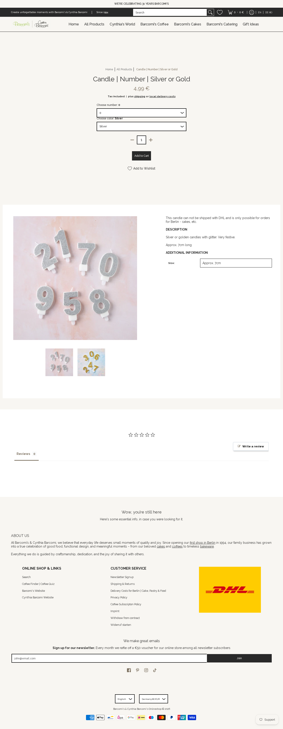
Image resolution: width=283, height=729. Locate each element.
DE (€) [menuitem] (268, 12)
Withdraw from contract (125, 618)
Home (109, 69)
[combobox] (170, 12)
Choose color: (110, 118)
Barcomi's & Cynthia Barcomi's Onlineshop (137, 709)
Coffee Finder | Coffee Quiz (38, 584)
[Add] (150, 140)
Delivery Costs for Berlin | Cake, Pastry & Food (138, 590)
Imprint (115, 611)
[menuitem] (235, 12)
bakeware (207, 546)
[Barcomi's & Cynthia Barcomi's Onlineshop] (31, 24)
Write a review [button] (253, 446)
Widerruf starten (121, 624)
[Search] (210, 12)
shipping (139, 96)
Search (26, 577)
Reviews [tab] (23, 454)
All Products (124, 69)
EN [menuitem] (259, 12)
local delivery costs (162, 96)
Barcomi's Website (33, 590)
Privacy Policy (119, 597)
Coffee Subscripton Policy (126, 604)
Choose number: (108, 105)
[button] (129, 670)
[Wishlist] (219, 12)
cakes (161, 546)
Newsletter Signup (122, 577)
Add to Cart (141, 155)
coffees (177, 546)
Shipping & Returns (123, 584)
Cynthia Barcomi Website (38, 597)
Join (239, 658)
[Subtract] (132, 140)
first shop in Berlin (202, 542)
